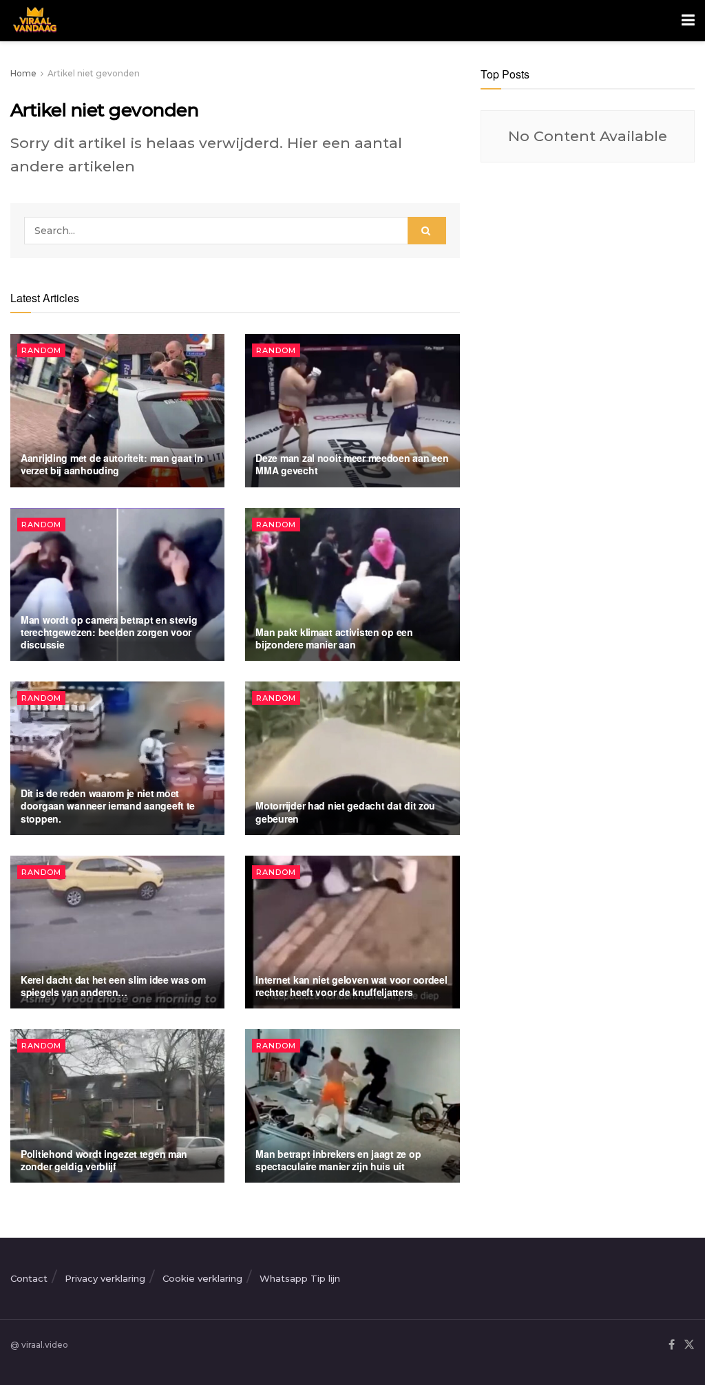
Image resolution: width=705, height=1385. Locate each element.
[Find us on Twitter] (689, 1345)
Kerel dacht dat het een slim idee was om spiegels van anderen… (113, 986)
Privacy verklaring (105, 1278)
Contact (29, 1278)
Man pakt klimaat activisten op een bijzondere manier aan (333, 638)
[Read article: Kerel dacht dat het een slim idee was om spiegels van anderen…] (117, 932)
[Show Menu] (688, 20)
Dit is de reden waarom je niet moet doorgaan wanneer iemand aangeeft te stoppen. (108, 805)
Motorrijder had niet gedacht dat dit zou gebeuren (345, 812)
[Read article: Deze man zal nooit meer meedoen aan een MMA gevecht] (352, 410)
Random (41, 350)
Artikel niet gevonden (94, 73)
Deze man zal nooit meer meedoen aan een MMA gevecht (351, 464)
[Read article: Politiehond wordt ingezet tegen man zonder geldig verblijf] (117, 1106)
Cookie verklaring (202, 1278)
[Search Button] (427, 230)
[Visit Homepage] (33, 20)
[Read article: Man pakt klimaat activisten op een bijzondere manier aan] (352, 585)
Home (23, 73)
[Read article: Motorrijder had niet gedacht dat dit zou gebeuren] (352, 758)
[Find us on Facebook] (672, 1345)
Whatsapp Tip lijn (300, 1278)
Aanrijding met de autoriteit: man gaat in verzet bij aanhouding (112, 464)
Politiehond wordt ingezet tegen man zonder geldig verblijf (104, 1160)
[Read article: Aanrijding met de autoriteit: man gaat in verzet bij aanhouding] (117, 410)
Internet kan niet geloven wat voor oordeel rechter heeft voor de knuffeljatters (351, 986)
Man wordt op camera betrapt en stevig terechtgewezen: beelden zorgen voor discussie (109, 632)
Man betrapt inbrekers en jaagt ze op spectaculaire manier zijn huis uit (338, 1160)
